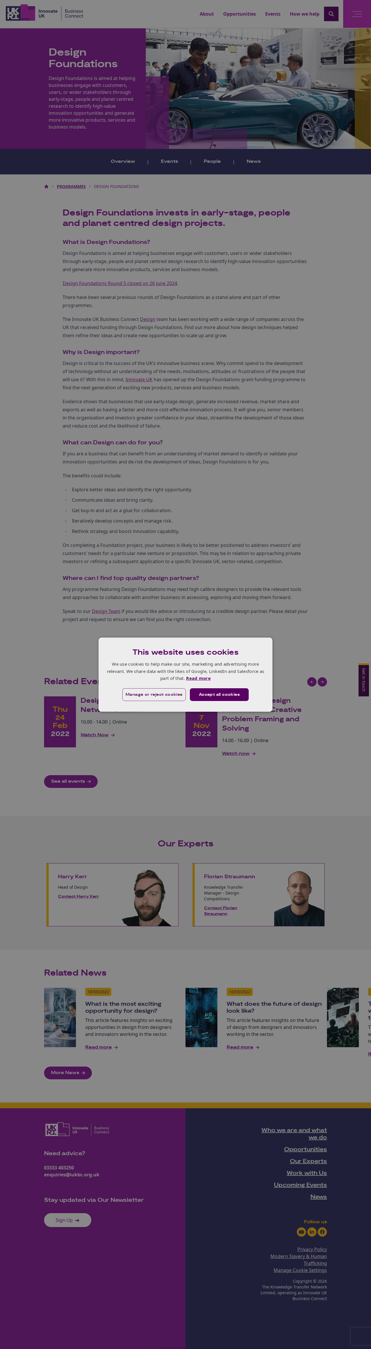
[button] (154, 694)
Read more (198, 678)
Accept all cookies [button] (219, 694)
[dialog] (185, 674)
